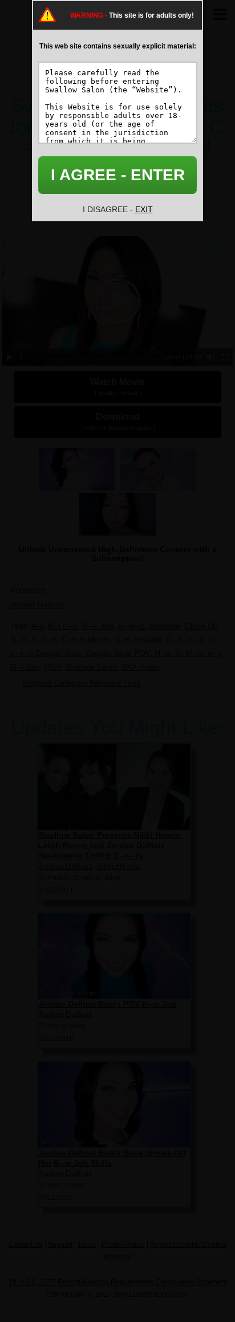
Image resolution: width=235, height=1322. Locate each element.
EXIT (144, 209)
